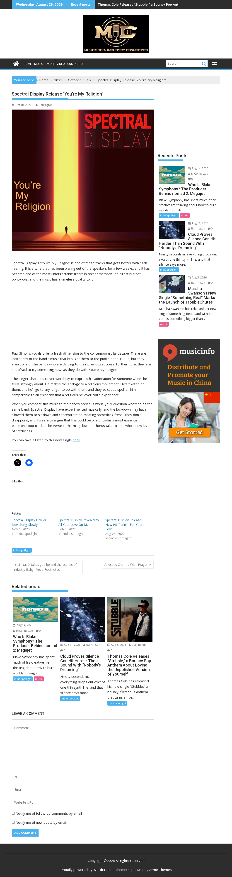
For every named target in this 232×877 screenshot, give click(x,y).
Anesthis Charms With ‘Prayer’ (126, 564)
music (38, 63)
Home (28, 63)
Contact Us (76, 63)
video (61, 63)
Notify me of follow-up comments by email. (49, 813)
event (50, 63)
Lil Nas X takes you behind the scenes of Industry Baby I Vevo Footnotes (45, 567)
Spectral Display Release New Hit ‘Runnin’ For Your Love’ (124, 524)
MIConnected (24, 631)
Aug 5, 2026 (118, 645)
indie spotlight (21, 550)
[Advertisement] (83, 317)
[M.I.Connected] (16, 63)
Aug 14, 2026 (24, 625)
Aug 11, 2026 (71, 645)
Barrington (46, 105)
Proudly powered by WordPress (85, 869)
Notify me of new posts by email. (41, 822)
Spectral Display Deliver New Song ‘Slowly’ (29, 522)
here (76, 440)
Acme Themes (160, 869)
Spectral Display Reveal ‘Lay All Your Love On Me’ (78, 522)
